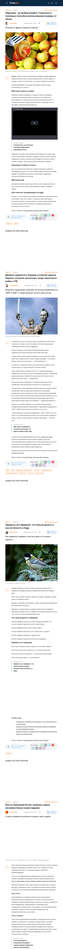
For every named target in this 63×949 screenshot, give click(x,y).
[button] (6, 3)
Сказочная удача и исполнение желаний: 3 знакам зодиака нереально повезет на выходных (23, 943)
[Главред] (14, 3)
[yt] (52, 215)
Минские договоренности (24, 470)
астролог (36, 470)
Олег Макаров (14, 285)
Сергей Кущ (13, 23)
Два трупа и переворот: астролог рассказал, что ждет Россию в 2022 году (23, 428)
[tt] (36, 218)
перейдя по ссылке (18, 453)
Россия (31, 473)
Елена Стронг (13, 812)
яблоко (16, 223)
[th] (45, 215)
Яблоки (14, 76)
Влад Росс (34, 346)
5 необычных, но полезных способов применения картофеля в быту (23, 147)
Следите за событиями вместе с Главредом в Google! (18, 216)
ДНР (7, 470)
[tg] (49, 215)
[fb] (32, 218)
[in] (44, 218)
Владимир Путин (46, 470)
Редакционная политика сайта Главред (36, 210)
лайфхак (8, 223)
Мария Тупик (13, 532)
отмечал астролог (47, 437)
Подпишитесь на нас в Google (53, 23)
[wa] (41, 215)
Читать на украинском (51, 10)
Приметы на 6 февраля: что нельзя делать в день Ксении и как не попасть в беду (24, 666)
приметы (9, 753)
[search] (56, 3)
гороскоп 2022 (39, 473)
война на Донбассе (11, 473)
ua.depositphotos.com (43, 860)
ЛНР (13, 470)
